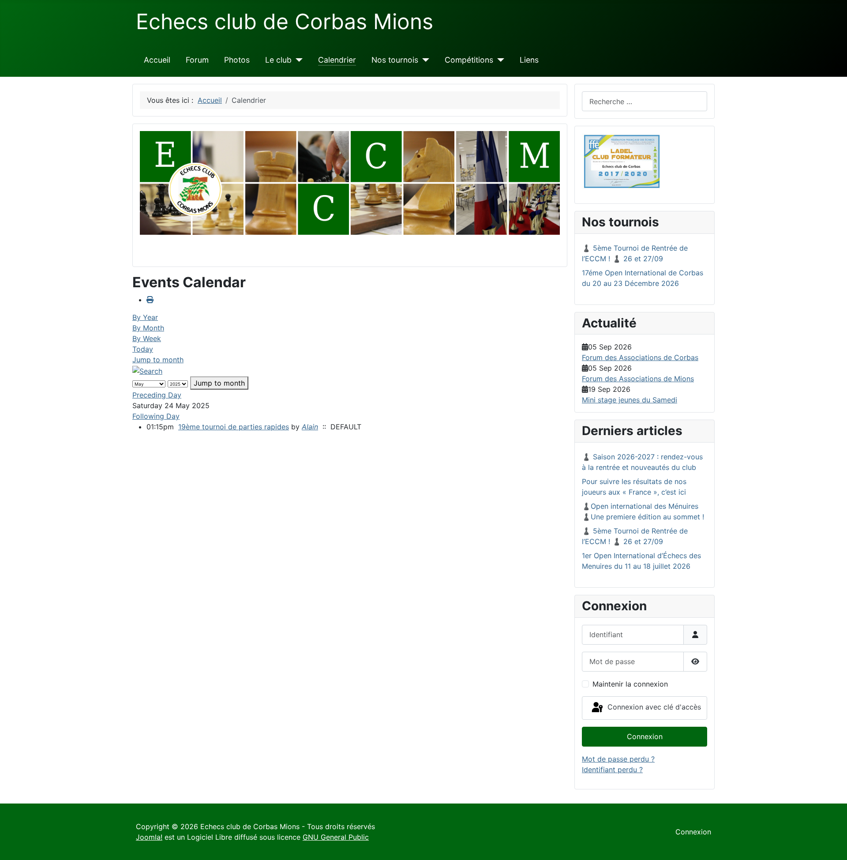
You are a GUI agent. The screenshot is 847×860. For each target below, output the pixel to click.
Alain (310, 426)
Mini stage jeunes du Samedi (629, 399)
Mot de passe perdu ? (618, 759)
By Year (145, 317)
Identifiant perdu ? (612, 769)
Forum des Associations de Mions (638, 378)
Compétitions (469, 59)
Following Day (156, 416)
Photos (237, 59)
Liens (529, 59)
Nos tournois (394, 59)
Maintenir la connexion (630, 684)
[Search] (147, 370)
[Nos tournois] (423, 60)
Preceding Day (156, 395)
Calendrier (337, 59)
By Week (146, 338)
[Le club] (297, 60)
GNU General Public (336, 837)
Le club (278, 59)
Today (142, 349)
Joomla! (149, 837)
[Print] (150, 299)
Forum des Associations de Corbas (640, 357)
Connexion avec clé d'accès (653, 707)
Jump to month (158, 359)
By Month (148, 327)
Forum (197, 59)
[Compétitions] (498, 60)
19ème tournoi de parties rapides (233, 426)
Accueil (157, 59)
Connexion (645, 736)
